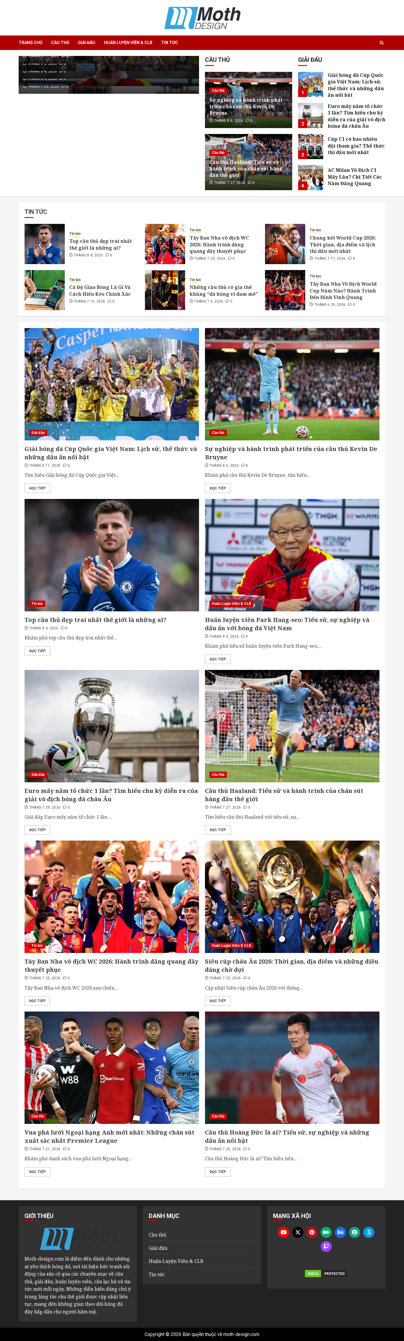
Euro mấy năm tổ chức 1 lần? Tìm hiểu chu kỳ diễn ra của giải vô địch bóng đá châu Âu (356, 116)
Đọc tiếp (37, 488)
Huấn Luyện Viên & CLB (128, 42)
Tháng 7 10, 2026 (89, 301)
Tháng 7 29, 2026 (43, 86)
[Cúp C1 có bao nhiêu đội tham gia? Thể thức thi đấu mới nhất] (310, 146)
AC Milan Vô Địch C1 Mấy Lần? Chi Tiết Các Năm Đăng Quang (355, 177)
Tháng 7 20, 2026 (225, 1149)
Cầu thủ (60, 42)
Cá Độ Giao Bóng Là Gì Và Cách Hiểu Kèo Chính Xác (100, 290)
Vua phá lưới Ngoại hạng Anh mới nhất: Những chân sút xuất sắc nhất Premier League (109, 1136)
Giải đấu (86, 42)
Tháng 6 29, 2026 (330, 305)
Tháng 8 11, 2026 (43, 56)
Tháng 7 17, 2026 (330, 258)
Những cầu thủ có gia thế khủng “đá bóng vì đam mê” (224, 290)
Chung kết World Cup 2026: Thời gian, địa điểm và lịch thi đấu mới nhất (343, 244)
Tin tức (169, 42)
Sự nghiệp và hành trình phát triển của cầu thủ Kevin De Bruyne (245, 107)
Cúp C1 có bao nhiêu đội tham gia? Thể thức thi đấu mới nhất (356, 146)
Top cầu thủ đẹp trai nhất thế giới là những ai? (100, 244)
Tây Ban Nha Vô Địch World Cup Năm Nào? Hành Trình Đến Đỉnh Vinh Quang (343, 290)
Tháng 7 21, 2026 (45, 1149)
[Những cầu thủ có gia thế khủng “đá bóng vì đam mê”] (165, 290)
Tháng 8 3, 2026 (42, 79)
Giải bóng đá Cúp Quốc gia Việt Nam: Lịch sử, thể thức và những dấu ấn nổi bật (356, 85)
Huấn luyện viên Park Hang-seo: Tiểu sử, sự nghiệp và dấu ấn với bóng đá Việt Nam (287, 624)
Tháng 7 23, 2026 (225, 978)
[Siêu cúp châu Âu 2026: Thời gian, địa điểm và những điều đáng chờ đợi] (292, 897)
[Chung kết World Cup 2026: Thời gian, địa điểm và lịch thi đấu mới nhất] (285, 244)
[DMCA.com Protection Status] (326, 1273)
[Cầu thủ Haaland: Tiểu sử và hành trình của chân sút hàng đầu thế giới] (292, 726)
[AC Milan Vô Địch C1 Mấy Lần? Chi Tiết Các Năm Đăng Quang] (310, 177)
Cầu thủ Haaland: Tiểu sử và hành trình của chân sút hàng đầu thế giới (245, 169)
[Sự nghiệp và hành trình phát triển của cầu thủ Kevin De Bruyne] (292, 384)
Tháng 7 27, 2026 (229, 183)
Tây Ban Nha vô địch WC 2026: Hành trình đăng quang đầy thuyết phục (219, 244)
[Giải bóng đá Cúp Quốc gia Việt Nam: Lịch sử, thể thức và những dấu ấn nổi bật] (310, 84)
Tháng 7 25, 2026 (209, 258)
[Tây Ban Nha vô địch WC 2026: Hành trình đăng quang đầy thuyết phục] (165, 244)
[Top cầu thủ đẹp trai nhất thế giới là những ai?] (45, 244)
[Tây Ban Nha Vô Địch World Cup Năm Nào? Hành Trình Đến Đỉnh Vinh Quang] (285, 290)
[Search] (381, 43)
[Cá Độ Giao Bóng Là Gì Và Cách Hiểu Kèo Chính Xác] (45, 290)
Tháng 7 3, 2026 (208, 301)
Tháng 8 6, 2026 (42, 64)
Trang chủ (30, 42)
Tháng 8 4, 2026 (42, 71)
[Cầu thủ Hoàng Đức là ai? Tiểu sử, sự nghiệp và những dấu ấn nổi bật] (292, 1068)
